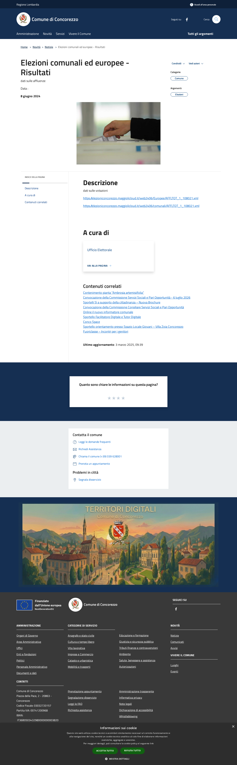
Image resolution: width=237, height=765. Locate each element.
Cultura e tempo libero (81, 642)
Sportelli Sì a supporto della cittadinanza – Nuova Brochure (121, 302)
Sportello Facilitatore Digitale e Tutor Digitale (112, 317)
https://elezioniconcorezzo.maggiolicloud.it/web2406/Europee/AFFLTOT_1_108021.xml (140, 198)
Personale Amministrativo (31, 667)
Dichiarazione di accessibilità (136, 710)
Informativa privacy (130, 698)
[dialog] (118, 744)
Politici (20, 660)
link (152, 743)
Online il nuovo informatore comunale (108, 312)
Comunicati (177, 642)
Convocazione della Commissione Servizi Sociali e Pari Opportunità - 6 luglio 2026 (136, 297)
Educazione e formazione (134, 635)
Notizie (49, 47)
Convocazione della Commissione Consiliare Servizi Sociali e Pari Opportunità (133, 307)
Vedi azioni (194, 63)
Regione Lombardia (27, 4)
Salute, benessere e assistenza (137, 660)
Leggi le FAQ (75, 704)
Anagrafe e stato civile (81, 635)
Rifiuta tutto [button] (132, 750)
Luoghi (175, 665)
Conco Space (91, 321)
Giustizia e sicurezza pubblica (136, 642)
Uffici (19, 648)
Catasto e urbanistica (80, 660)
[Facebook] (185, 19)
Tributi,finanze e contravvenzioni (138, 648)
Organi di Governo (27, 635)
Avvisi (174, 648)
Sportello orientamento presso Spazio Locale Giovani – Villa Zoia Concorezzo (133, 326)
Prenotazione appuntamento (84, 691)
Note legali (125, 704)
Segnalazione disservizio (82, 698)
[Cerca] (216, 19)
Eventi (174, 671)
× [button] (233, 726)
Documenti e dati (26, 673)
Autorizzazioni (127, 666)
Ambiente (125, 654)
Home (24, 47)
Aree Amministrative (28, 642)
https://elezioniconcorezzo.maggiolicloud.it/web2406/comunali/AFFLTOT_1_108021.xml (141, 205)
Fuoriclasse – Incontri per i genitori (105, 331)
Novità (36, 47)
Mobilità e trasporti (79, 667)
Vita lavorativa (76, 648)
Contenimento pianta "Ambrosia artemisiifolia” (113, 292)
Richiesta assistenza (80, 710)
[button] (118, 759)
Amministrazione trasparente (136, 691)
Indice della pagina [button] (35, 177)
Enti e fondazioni (26, 654)
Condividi (177, 63)
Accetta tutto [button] (105, 750)
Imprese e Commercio (80, 654)
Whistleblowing (128, 716)
